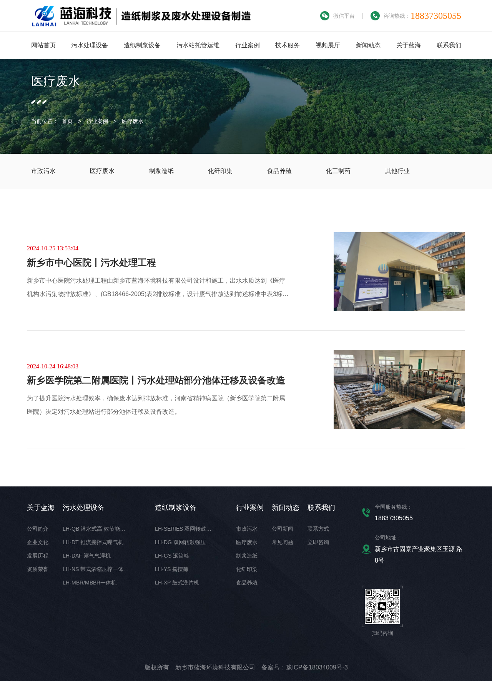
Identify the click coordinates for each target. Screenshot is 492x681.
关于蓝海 (408, 45)
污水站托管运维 (197, 45)
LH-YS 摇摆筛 (171, 569)
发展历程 (37, 556)
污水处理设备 (89, 45)
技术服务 (287, 45)
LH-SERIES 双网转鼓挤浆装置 (191, 529)
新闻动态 (368, 45)
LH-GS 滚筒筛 (172, 556)
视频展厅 (328, 45)
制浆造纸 (247, 556)
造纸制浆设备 (142, 45)
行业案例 (247, 45)
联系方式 (318, 529)
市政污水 (247, 529)
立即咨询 (318, 542)
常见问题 (282, 542)
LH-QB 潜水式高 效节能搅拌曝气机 (105, 529)
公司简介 (37, 529)
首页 (67, 121)
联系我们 (449, 45)
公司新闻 (282, 529)
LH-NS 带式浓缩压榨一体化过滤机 (104, 569)
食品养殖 (247, 582)
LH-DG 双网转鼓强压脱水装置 (191, 542)
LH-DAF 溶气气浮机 (87, 556)
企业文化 (37, 542)
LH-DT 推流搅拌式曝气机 (93, 542)
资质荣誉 (37, 569)
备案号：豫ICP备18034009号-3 (304, 667)
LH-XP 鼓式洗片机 (177, 582)
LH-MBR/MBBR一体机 (89, 582)
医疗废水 (132, 121)
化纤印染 (247, 569)
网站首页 (43, 45)
